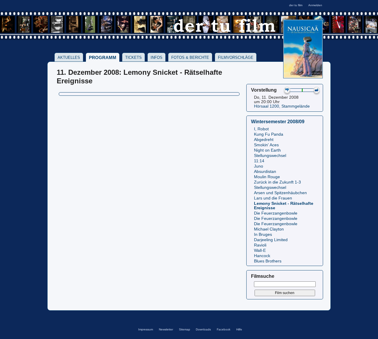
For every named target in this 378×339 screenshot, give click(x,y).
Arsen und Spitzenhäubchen (280, 193)
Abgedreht (263, 139)
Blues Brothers (267, 261)
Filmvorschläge (235, 57)
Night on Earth (267, 150)
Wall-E (260, 250)
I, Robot (261, 129)
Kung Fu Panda (268, 134)
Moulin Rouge (267, 177)
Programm (102, 57)
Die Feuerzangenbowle (275, 213)
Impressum (145, 329)
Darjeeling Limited (271, 240)
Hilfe (239, 329)
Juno (258, 166)
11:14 (259, 161)
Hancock (262, 256)
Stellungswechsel (270, 155)
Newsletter (166, 329)
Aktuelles (69, 57)
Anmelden (315, 5)
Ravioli (260, 245)
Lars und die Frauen (273, 198)
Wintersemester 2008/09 (277, 121)
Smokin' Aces (266, 145)
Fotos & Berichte (190, 57)
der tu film (295, 5)
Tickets (133, 57)
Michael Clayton (269, 229)
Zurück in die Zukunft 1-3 (277, 182)
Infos (156, 57)
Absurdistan (265, 171)
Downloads (203, 329)
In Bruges (263, 234)
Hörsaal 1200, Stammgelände (282, 106)
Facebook (223, 329)
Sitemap (184, 329)
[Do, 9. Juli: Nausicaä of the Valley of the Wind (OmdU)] (303, 76)
